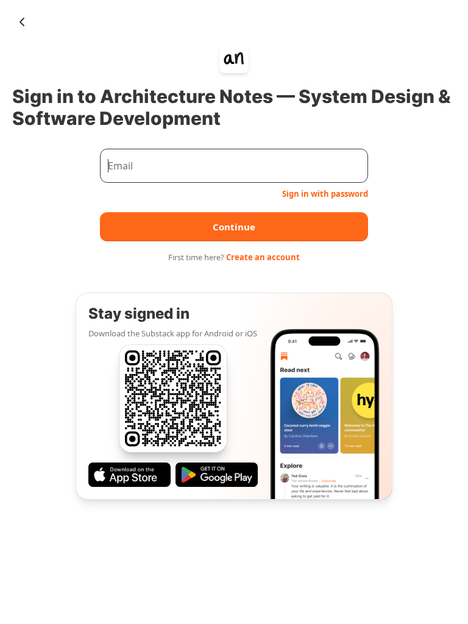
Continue (234, 227)
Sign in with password (325, 193)
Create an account (263, 257)
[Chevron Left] (22, 22)
